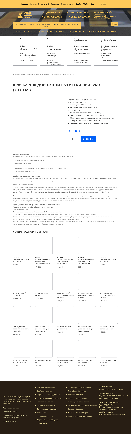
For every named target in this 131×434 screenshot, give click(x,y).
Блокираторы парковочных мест (50, 398)
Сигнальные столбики (46, 405)
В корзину (88, 138)
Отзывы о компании (10, 412)
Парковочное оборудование (48, 394)
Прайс (78, 4)
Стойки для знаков (44, 391)
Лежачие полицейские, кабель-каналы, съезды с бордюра (28, 56)
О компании (66, 4)
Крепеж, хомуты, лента (109, 60)
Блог (92, 4)
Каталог (33, 4)
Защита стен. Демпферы (78, 412)
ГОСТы (85, 4)
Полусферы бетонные (77, 391)
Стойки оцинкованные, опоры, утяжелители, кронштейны (28, 49)
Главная (24, 4)
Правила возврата (9, 421)
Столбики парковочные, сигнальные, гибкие (54, 48)
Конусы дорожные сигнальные (80, 416)
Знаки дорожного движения (79, 387)
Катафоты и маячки (45, 402)
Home (15, 74)
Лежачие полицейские (46, 387)
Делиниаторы (52, 39)
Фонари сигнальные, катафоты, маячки (81, 61)
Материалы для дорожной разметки (108, 40)
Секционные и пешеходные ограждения (106, 55)
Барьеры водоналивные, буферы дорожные (54, 62)
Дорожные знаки (26, 39)
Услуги (44, 4)
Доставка (55, 4)
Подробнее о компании (11, 408)
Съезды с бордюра (75, 409)
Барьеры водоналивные (78, 398)
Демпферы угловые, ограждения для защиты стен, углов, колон (81, 49)
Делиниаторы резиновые (47, 409)
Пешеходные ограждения (78, 402)
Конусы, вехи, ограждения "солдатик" (52, 55)
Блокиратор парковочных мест (80, 40)
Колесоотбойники (26, 60)
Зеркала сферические (82, 53)
